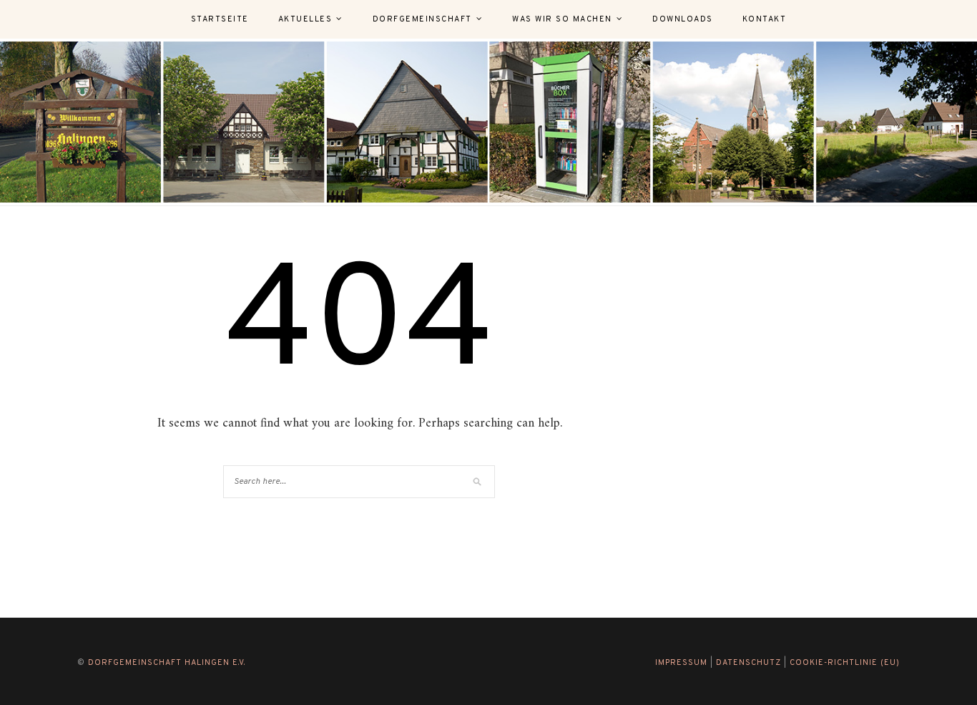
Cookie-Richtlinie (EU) (845, 663)
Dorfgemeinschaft (422, 19)
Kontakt (764, 19)
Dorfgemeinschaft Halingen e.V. (166, 663)
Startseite (220, 19)
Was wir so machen (562, 19)
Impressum (681, 663)
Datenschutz (748, 663)
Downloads (682, 19)
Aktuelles (305, 19)
